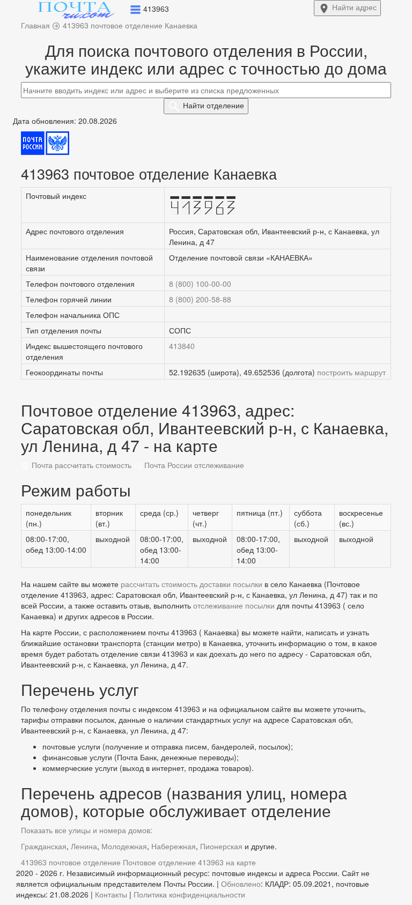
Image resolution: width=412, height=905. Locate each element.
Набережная (173, 846)
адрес (354, 7)
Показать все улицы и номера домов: (86, 830)
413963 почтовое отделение (71, 862)
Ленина (84, 846)
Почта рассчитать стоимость (80, 464)
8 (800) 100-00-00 (200, 283)
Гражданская (44, 846)
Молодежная (124, 846)
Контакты (111, 894)
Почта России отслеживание (193, 464)
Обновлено (241, 883)
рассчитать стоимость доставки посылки (191, 583)
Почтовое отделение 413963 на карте (189, 862)
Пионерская (221, 846)
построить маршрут (351, 372)
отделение (213, 105)
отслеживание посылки (234, 605)
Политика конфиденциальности (189, 894)
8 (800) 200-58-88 (200, 299)
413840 (182, 345)
